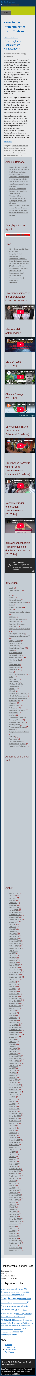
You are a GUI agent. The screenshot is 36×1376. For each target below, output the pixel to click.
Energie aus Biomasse (17, 619)
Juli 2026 (12, 896)
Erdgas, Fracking (15, 641)
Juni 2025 (12, 927)
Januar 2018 (13, 1138)
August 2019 (13, 1094)
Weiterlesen (8, 142)
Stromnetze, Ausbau (16, 722)
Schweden (16, 1326)
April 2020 (13, 1075)
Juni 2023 (12, 984)
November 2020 (15, 1059)
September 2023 (15, 977)
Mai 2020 (12, 1073)
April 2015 (13, 1209)
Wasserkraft (13, 739)
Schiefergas (9, 1325)
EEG (10, 610)
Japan (24, 1310)
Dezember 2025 (15, 912)
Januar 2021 (13, 1054)
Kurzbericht (13, 679)
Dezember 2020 (15, 1056)
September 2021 (15, 1035)
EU (28, 1302)
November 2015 (15, 1197)
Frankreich (12, 1306)
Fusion (11, 650)
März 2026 (13, 905)
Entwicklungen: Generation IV (19, 636)
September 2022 (15, 1006)
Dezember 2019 (15, 1085)
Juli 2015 (12, 1202)
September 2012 (15, 1243)
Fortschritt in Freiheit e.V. (18, 259)
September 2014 (15, 1221)
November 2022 (15, 1001)
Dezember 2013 (15, 1241)
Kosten (25, 1320)
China (17, 1289)
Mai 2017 (12, 1157)
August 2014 (13, 1224)
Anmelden (8, 1345)
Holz (11, 662)
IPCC (19, 1309)
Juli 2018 (12, 1126)
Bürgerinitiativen (15, 600)
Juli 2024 (12, 953)
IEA (16, 1310)
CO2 (22, 1289)
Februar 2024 (14, 965)
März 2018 (13, 1135)
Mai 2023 (12, 987)
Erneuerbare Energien (20, 1303)
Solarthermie (13, 713)
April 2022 (13, 1018)
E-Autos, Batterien (15, 607)
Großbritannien (7, 1310)
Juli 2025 (12, 924)
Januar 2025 (13, 939)
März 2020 (13, 1078)
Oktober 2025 (14, 917)
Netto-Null (11, 1323)
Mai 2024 (12, 958)
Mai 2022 (12, 1015)
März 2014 (13, 1233)
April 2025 (13, 932)
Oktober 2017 (14, 1145)
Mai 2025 (12, 929)
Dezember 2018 (15, 1114)
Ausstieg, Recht (14, 590)
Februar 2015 (14, 1214)
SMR (28, 1326)
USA (23, 1328)
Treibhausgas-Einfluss (17, 727)
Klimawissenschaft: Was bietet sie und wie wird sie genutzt (18, 212)
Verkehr (12, 737)
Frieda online (13, 283)
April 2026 (13, 903)
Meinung (12, 689)
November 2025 (15, 915)
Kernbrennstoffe (15, 667)
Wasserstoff (18, 1332)
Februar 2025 (14, 936)
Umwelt (12, 729)
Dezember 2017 (15, 1140)
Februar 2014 (14, 1236)
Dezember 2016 (15, 1169)
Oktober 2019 (14, 1090)
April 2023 (13, 989)
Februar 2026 (14, 908)
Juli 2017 (12, 1152)
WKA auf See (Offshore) (17, 746)
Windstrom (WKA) (15, 741)
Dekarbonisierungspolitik (18, 602)
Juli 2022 (12, 1011)
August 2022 (13, 1008)
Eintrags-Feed (10, 1347)
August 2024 (13, 951)
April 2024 (13, 960)
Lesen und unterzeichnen (17, 235)
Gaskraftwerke (22, 1306)
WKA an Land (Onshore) (17, 744)
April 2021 (13, 1047)
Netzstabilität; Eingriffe (17, 693)
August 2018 (13, 1123)
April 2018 (13, 1133)
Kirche (11, 672)
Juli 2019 (12, 1097)
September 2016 (15, 1176)
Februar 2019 (14, 1109)
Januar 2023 (13, 996)
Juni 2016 (12, 1183)
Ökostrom (12, 703)
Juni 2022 (12, 1013)
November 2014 (15, 1219)
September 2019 (15, 1092)
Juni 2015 (12, 1205)
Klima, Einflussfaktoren (20, 146)
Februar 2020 (14, 1080)
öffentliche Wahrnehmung (18, 696)
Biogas (11, 598)
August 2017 (13, 1150)
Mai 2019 (12, 1102)
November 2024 (15, 943)
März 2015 (13, 1212)
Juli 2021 (12, 1039)
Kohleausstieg (18, 1320)
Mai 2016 (12, 1186)
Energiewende (10, 1298)
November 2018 (15, 1116)
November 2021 (15, 1030)
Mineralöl (12, 691)
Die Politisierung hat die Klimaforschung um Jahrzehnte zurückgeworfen (19, 174)
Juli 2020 (12, 1068)
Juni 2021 (12, 1042)
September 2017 (15, 1147)
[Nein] (19, 1374)
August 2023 (13, 979)
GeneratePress (10, 1365)
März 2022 (13, 1020)
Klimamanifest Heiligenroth (18, 268)
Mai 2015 (12, 1207)
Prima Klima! (13, 280)
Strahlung (12, 715)
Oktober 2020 (14, 1061)
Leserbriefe (13, 682)
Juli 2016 (12, 1181)
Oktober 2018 (14, 1118)
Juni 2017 (12, 1154)
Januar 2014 (13, 1238)
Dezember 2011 (15, 1248)
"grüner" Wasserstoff (8, 1289)
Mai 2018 (12, 1130)
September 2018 (15, 1121)
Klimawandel (8, 155)
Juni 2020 (12, 1070)
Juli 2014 (12, 1226)
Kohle (11, 677)
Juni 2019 (12, 1099)
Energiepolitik (5, 1295)
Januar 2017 (13, 1166)
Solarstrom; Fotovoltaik (17, 710)
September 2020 (15, 1063)
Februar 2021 (14, 1051)
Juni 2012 (12, 1245)
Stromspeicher (14, 725)
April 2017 (13, 1159)
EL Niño (28, 1292)
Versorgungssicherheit (7, 1332)
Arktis (11, 588)
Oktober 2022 (14, 1003)
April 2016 (13, 1188)
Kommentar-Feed (11, 1350)
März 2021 (13, 1049)
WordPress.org (10, 1352)
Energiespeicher (17, 1295)
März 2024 (13, 963)
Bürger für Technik (15, 254)
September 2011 (15, 1250)
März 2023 (13, 991)
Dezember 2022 (15, 999)
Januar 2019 (13, 1111)
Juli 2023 (12, 982)
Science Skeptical (15, 256)
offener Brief (17, 155)
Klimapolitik (21, 1317)
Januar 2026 (13, 910)
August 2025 (13, 922)
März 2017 (13, 1162)
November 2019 (15, 1087)
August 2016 (13, 1178)
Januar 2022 (13, 1025)
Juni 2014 (12, 1229)
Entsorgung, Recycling (17, 634)
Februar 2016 (14, 1190)
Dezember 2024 (15, 941)
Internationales (14, 665)
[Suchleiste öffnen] (4, 8)
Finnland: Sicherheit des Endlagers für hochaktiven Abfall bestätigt (18, 191)
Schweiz (23, 1326)
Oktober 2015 (14, 1200)
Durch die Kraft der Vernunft (19, 261)
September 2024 (15, 948)
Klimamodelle (5, 1317)
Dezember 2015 (15, 1195)
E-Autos (23, 1292)
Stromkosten (4, 1329)
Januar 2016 (13, 1193)
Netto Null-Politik (21, 1323)
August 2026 (13, 893)
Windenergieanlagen (9, 1334)
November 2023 (15, 972)
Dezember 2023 (15, 970)
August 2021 (13, 1037)
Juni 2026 (12, 898)
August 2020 (13, 1066)
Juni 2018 (12, 1128)
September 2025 (15, 920)
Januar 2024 (13, 967)
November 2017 (15, 1142)
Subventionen (10, 1329)
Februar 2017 (14, 1164)
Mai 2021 (12, 1044)
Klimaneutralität (13, 1317)
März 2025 (13, 934)
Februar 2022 (14, 1023)
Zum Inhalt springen (8, 2)
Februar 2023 (14, 994)
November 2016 (15, 1171)
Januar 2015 (13, 1217)
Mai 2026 (12, 900)
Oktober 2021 (14, 1032)
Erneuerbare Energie (6, 1303)
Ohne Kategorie (14, 701)
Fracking (5, 1306)
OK (16, 1374)
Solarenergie (13, 708)
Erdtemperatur (25, 1299)
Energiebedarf (14, 622)
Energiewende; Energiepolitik (19, 629)
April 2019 (13, 1104)
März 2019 (13, 1106)
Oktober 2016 (14, 1174)
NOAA (29, 1323)
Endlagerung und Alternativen (19, 612)
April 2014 (13, 1231)
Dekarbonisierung (15, 1292)
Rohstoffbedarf (14, 705)
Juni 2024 (12, 955)
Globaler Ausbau (15, 660)
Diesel (11, 605)
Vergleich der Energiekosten (19, 732)
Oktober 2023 (14, 975)
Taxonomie (17, 1329)
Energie (12, 617)
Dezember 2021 (15, 1027)
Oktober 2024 (14, 946)
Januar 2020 (13, 1082)
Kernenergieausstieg (24, 1314)
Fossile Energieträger (16, 648)
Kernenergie (13, 670)
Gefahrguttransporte (16, 658)
